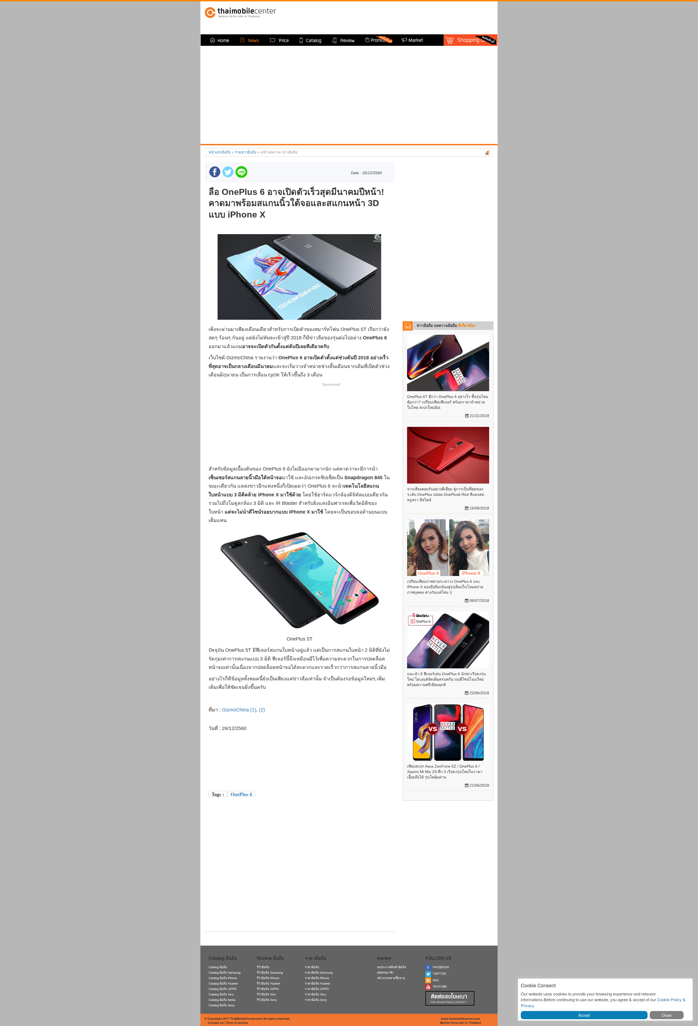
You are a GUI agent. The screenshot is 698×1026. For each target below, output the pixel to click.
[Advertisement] (299, 889)
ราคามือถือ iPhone (317, 978)
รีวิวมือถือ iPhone (268, 978)
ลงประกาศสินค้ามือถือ (391, 967)
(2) (262, 710)
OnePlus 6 (241, 794)
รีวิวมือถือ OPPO (268, 988)
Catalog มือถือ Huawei (223, 983)
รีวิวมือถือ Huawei (268, 983)
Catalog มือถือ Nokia (222, 999)
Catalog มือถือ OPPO (223, 988)
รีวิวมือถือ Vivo (266, 994)
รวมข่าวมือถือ (246, 152)
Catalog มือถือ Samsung (224, 972)
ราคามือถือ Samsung (319, 972)
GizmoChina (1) (239, 710)
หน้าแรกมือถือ (220, 152)
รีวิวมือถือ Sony (267, 999)
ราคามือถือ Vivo (315, 994)
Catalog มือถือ (218, 967)
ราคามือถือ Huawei (317, 983)
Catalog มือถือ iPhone (223, 978)
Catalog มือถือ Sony (222, 1005)
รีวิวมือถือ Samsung (270, 972)
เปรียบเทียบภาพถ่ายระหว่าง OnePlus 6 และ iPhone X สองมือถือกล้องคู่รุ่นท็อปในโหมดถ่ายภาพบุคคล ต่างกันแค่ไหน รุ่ (445, 587)
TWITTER (438, 973)
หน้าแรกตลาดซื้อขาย (391, 978)
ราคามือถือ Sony (316, 999)
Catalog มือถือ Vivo (221, 994)
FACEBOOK (440, 967)
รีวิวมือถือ (263, 967)
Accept (584, 1015)
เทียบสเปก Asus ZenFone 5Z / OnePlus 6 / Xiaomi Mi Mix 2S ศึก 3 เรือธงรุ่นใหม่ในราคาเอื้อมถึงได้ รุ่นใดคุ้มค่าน (444, 771)
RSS (435, 980)
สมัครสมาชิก (385, 972)
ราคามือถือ (312, 967)
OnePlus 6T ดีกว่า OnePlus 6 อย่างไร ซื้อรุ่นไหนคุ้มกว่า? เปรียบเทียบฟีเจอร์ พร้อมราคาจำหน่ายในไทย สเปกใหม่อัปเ (447, 402)
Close (667, 1015)
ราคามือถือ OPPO (317, 988)
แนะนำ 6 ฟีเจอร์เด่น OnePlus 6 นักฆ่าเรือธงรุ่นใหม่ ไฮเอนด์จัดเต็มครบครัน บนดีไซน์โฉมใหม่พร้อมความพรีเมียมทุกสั (446, 679)
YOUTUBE (439, 986)
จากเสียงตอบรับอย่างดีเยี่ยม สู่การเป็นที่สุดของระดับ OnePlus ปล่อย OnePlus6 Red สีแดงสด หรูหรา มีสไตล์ (445, 494)
